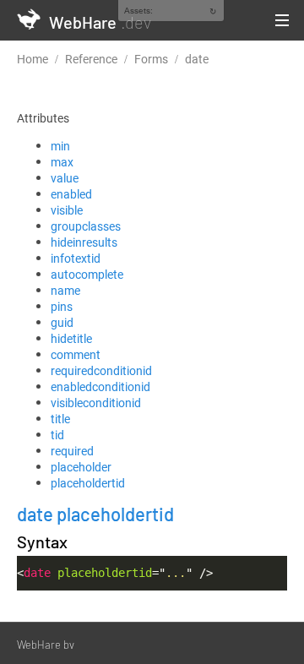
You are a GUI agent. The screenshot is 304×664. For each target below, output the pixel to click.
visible (67, 210)
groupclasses (86, 226)
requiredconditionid (101, 370)
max (62, 162)
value (65, 178)
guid (62, 322)
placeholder (81, 467)
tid (57, 435)
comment (75, 354)
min (60, 146)
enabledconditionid (100, 386)
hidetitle (71, 338)
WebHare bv (45, 644)
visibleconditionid (96, 403)
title (60, 419)
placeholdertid (88, 483)
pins (62, 306)
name (65, 290)
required (72, 451)
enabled (71, 194)
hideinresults (84, 242)
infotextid (75, 258)
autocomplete (87, 274)
